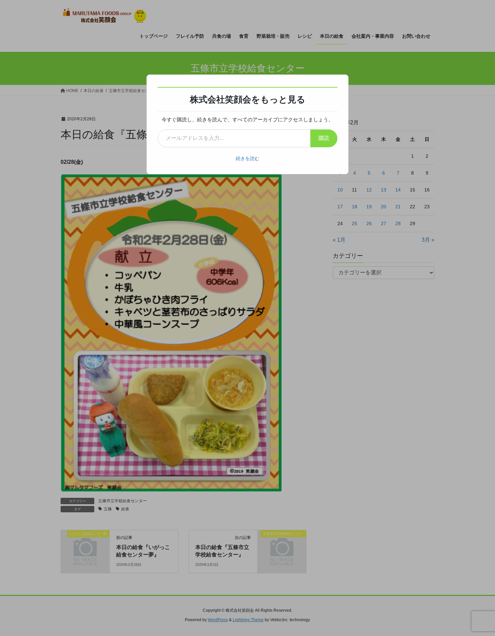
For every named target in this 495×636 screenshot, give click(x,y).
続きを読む (247, 158)
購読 (324, 138)
